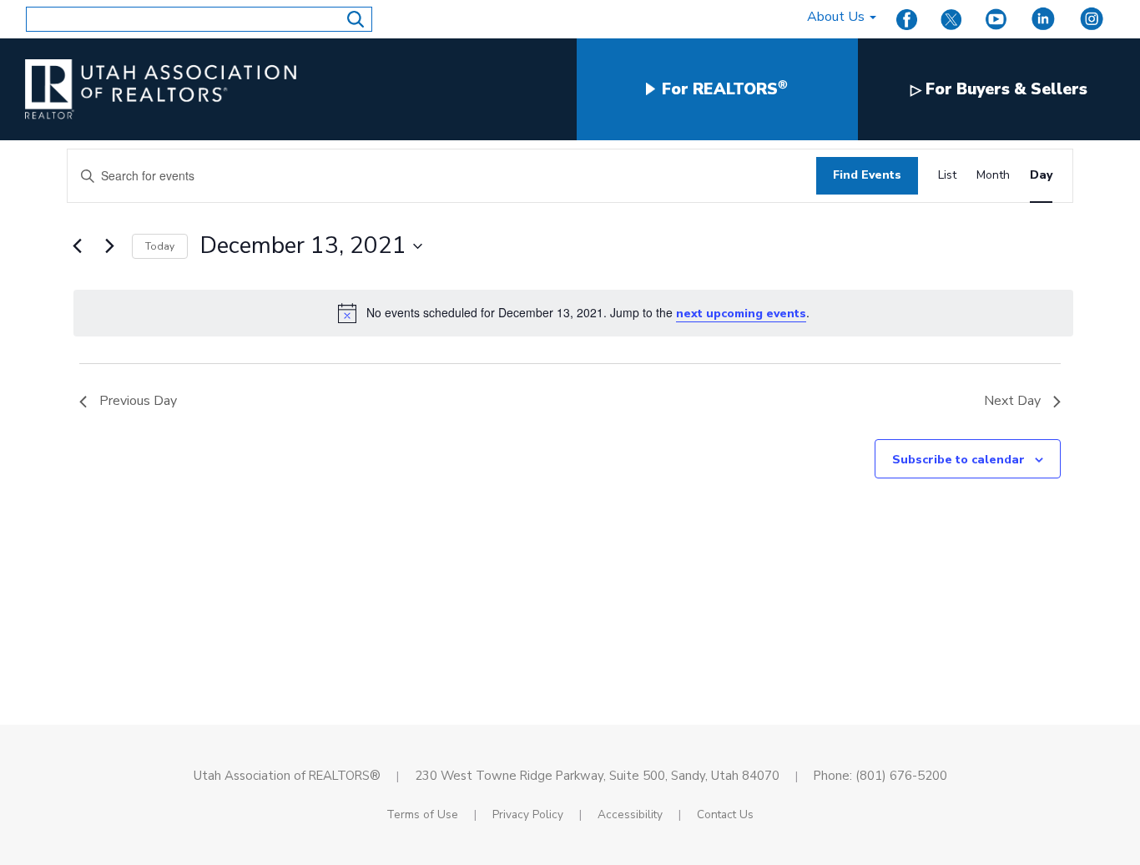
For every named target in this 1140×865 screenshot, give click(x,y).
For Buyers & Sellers (998, 89)
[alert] (573, 313)
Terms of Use (422, 814)
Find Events (867, 175)
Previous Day (138, 401)
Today (159, 246)
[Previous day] (77, 246)
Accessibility (630, 814)
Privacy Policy (527, 814)
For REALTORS (723, 89)
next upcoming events (741, 313)
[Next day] (109, 246)
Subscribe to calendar (958, 460)
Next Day (1012, 401)
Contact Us (725, 814)
